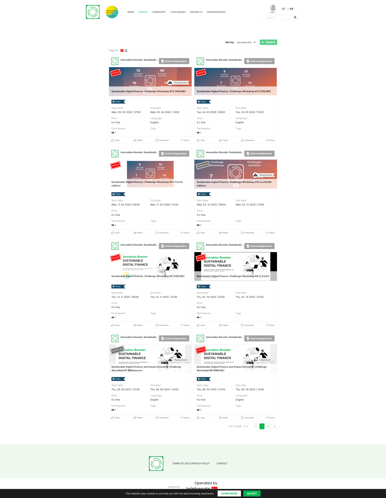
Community (159, 12)
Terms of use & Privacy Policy (191, 463)
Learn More (229, 493)
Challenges (178, 12)
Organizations (216, 12)
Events (143, 12)
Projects (196, 12)
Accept (252, 493)
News (130, 12)
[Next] (274, 426)
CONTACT (222, 463)
